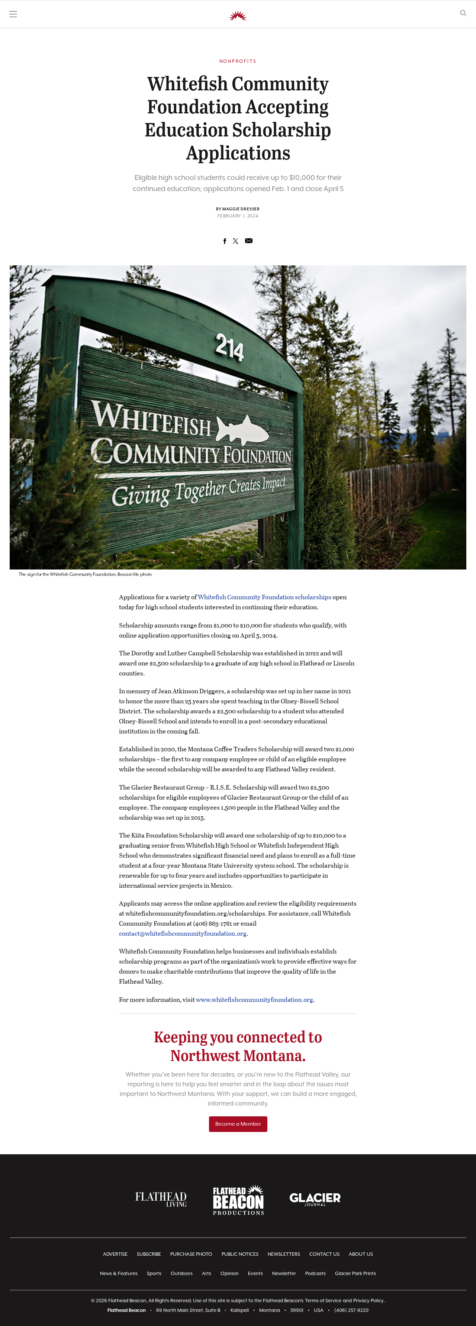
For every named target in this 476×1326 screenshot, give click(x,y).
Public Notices (240, 1254)
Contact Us (324, 1254)
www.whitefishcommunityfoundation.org (254, 999)
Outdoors (182, 1274)
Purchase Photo (191, 1254)
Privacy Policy (368, 1301)
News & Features (119, 1274)
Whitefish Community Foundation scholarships (264, 596)
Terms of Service (323, 1301)
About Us (361, 1254)
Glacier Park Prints (355, 1274)
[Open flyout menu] (13, 14)
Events (255, 1274)
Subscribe (149, 1254)
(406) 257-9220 (351, 1310)
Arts (206, 1274)
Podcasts (315, 1274)
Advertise (115, 1254)
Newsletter (284, 1274)
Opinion (230, 1274)
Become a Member (238, 1124)
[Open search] (463, 13)
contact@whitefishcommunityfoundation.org (183, 933)
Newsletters (284, 1254)
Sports (154, 1274)
